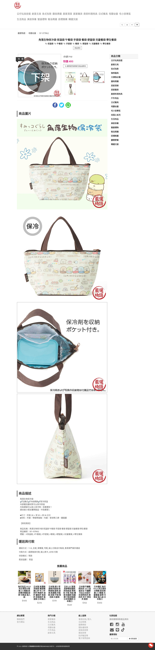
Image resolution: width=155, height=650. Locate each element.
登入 (90, 619)
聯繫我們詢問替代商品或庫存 (76, 66)
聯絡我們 (20, 619)
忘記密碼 (82, 622)
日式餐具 (103, 14)
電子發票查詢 (84, 638)
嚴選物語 (21, 33)
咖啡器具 (115, 73)
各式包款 (46, 14)
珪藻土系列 (116, 115)
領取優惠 (134, 639)
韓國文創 (73, 19)
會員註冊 (82, 619)
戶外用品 (115, 98)
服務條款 (82, 624)
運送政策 (82, 633)
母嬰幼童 (113, 14)
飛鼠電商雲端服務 (62, 646)
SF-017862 (44, 33)
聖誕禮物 (42, 19)
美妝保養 (31, 19)
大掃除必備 (116, 77)
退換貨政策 (83, 630)
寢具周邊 (57, 14)
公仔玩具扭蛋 (24, 14)
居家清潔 (67, 14)
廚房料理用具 (90, 14)
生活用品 (21, 19)
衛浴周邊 (52, 19)
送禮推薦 (62, 19)
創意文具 (36, 14)
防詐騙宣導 (83, 635)
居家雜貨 (77, 14)
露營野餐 (115, 140)
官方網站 (20, 622)
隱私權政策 (83, 627)
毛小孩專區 (125, 14)
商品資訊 (77, 48)
